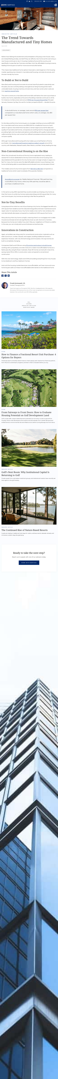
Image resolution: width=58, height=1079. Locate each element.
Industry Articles (29, 305)
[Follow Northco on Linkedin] (29, 1)
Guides (29, 303)
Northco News (29, 307)
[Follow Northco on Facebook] (27, 1)
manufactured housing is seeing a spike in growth (28, 143)
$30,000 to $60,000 (37, 169)
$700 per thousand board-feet (38, 100)
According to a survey (12, 179)
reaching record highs (12, 91)
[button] (55, 5)
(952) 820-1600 (38, 1)
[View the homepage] (8, 5)
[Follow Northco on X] (31, 1)
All (29, 302)
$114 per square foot (41, 110)
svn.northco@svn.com (51, 1)
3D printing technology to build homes (39, 245)
